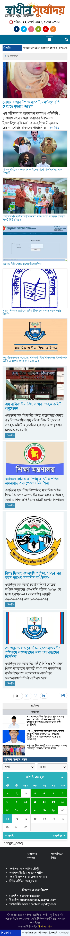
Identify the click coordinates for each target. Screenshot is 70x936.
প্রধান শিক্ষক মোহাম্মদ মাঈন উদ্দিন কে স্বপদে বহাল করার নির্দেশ (32, 312)
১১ (35, 802)
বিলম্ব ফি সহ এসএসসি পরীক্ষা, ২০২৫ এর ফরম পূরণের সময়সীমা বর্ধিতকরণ (33, 575)
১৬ (16, 810)
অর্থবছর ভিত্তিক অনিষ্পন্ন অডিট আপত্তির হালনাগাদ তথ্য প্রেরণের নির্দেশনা (32, 481)
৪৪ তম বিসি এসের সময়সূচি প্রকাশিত (22, 264)
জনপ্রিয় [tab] (35, 712)
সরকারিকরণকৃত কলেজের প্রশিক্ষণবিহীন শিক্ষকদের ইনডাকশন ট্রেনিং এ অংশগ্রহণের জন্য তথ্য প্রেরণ (35, 359)
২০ (53, 810)
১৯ (44, 810)
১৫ (7, 810)
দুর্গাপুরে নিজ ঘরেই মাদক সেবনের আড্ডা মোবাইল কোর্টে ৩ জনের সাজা (47, 747)
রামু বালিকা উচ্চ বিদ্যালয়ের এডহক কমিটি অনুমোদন (33, 406)
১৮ (35, 810)
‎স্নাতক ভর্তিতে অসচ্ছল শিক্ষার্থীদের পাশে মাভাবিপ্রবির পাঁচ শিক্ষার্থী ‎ (32, 171)
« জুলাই (9, 836)
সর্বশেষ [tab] (35, 706)
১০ (25, 802)
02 (27, 696)
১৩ (53, 802)
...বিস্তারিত (53, 128)
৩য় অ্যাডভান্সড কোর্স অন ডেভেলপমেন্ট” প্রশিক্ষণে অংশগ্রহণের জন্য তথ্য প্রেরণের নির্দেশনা (32, 652)
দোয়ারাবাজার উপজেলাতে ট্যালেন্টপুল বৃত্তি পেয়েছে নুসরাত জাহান (31, 104)
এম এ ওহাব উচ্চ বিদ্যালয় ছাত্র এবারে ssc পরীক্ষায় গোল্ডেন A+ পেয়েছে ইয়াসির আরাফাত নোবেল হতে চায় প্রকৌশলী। (45, 721)
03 (35, 696)
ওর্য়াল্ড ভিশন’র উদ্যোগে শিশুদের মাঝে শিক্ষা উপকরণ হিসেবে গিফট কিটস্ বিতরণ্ (34, 218)
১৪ (62, 802)
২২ (7, 819)
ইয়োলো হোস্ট (45, 926)
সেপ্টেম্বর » (59, 836)
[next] (44, 696)
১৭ (25, 810)
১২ (44, 802)
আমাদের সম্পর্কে (32, 856)
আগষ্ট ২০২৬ (35, 777)
